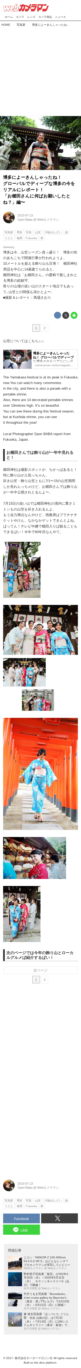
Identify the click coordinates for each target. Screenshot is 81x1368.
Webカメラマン (48, 219)
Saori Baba (24, 219)
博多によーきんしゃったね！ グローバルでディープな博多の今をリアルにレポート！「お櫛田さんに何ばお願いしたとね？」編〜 (39, 189)
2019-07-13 (25, 215)
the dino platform (45, 1362)
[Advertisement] (40, 70)
